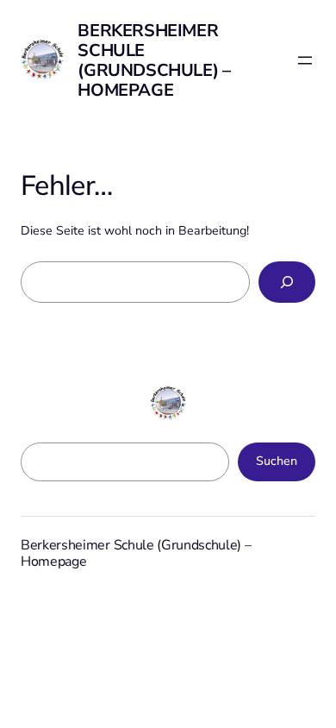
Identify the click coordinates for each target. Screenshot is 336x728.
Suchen (276, 461)
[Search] (286, 281)
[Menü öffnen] (305, 60)
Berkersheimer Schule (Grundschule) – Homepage (154, 60)
